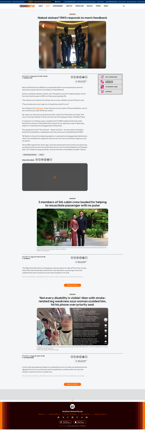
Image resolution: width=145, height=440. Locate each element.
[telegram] (77, 77)
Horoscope (79, 6)
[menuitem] (40, 6)
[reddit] (83, 77)
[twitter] (74, 77)
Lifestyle (69, 6)
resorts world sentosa (30, 154)
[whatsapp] (80, 77)
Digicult (90, 6)
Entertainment (58, 6)
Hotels (41, 154)
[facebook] (71, 77)
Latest (41, 6)
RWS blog (39, 108)
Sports (98, 6)
